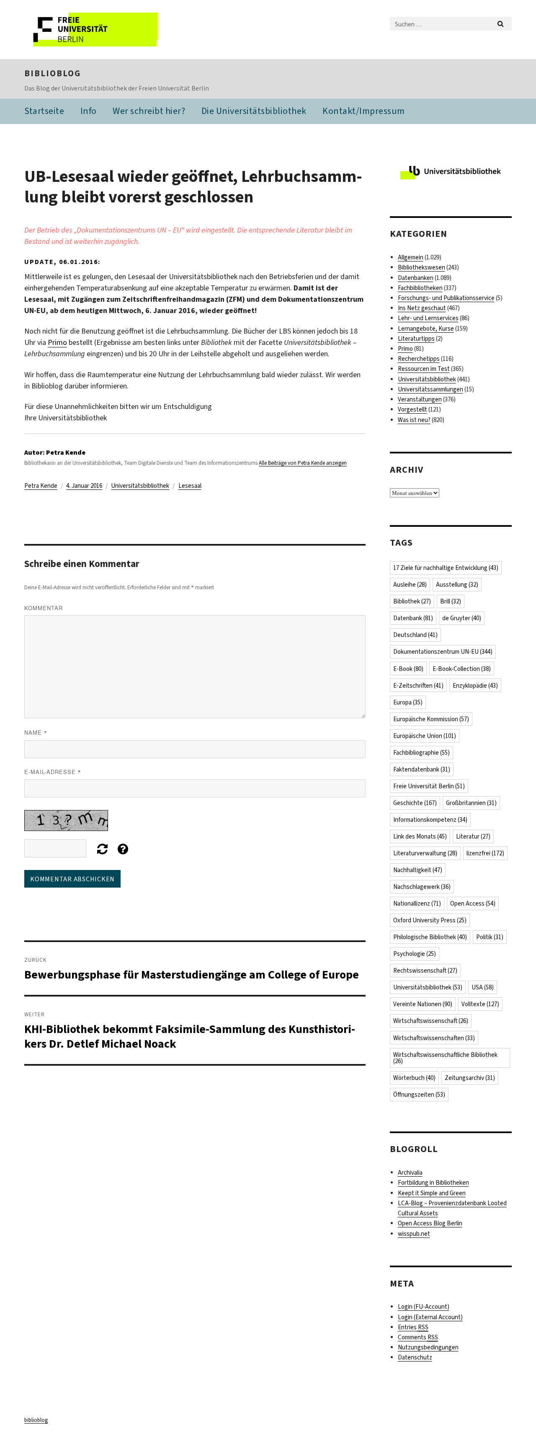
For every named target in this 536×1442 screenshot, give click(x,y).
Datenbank (413, 618)
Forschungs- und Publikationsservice (446, 298)
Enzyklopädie (475, 685)
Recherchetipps (419, 359)
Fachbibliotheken (420, 288)
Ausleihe (410, 584)
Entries (413, 1327)
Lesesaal (189, 486)
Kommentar (43, 608)
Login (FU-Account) (423, 1306)
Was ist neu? (414, 420)
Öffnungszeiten (419, 1094)
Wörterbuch (414, 1078)
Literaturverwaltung (425, 853)
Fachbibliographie (421, 752)
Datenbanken (415, 278)
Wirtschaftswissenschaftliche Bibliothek (445, 1058)
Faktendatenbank (421, 769)
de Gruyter (461, 618)
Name (35, 732)
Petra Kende (40, 486)
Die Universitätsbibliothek (254, 111)
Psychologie (414, 954)
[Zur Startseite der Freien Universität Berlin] (94, 30)
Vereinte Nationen (422, 1004)
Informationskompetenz (430, 819)
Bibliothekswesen (421, 267)
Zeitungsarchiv (470, 1078)
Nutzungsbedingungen (428, 1347)
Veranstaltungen (420, 399)
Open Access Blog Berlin (430, 1223)
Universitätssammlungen (430, 389)
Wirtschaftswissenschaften (434, 1038)
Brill (450, 601)
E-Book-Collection (462, 669)
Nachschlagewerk (422, 887)
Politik (489, 937)
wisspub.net (414, 1234)
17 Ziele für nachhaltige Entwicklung (445, 568)
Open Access (472, 903)
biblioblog (52, 73)
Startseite (44, 111)
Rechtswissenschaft (425, 970)
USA (483, 987)
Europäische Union (424, 736)
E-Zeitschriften (418, 685)
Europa (408, 702)
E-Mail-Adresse (52, 772)
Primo (57, 342)
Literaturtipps (416, 338)
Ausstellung (457, 584)
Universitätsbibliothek (140, 486)
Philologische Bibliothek (430, 937)
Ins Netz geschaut (422, 308)
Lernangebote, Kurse (426, 328)
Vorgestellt (412, 409)
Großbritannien (471, 803)
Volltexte (480, 1004)
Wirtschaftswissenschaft (430, 1021)
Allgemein (410, 257)
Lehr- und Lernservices (428, 318)
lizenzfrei (485, 853)
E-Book (408, 669)
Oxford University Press (429, 920)
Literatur (473, 836)
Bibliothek (412, 601)
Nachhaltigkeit (417, 870)
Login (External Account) (430, 1317)
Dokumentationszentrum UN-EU (442, 651)
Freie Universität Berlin (429, 786)
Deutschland (415, 635)
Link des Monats (420, 836)
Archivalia (410, 1172)
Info (88, 111)
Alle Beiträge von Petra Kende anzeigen (303, 462)
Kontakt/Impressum (363, 111)
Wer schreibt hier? (149, 111)
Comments (418, 1337)
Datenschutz (415, 1357)
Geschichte (415, 803)
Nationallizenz (417, 903)
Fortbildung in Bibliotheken (433, 1182)
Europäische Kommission (431, 719)
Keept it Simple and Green (432, 1193)
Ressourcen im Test (424, 369)
